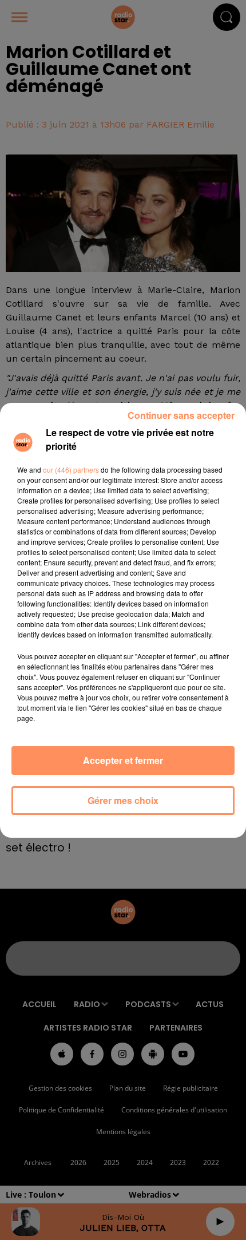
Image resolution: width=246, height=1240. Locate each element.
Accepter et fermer (123, 760)
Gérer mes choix (123, 800)
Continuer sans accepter (181, 415)
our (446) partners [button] (71, 469)
